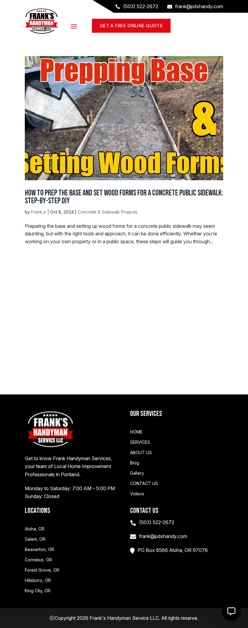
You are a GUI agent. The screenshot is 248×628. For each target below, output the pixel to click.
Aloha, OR (34, 529)
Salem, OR (35, 539)
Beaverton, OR (39, 549)
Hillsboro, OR (38, 580)
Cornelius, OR (38, 560)
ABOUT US (141, 452)
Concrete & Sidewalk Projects (107, 211)
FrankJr (38, 211)
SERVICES (140, 442)
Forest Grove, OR (42, 570)
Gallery (137, 473)
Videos (137, 494)
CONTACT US (144, 483)
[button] (231, 611)
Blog (134, 463)
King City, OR (38, 591)
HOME (136, 432)
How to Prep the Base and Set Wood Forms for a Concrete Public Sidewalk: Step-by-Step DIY (124, 197)
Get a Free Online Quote (131, 25)
